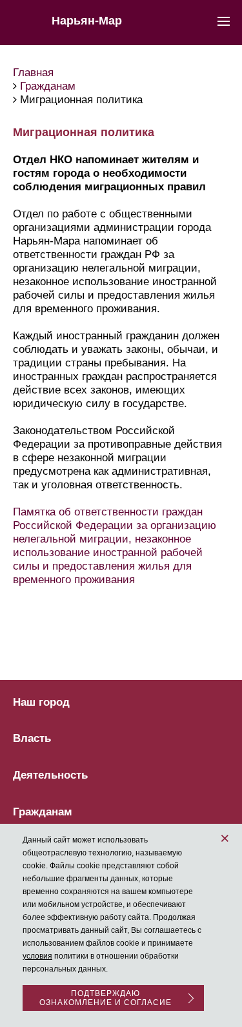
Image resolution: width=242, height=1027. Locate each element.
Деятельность (50, 775)
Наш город (41, 702)
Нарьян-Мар (87, 20)
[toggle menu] (223, 21)
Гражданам (42, 812)
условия (37, 956)
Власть (32, 738)
